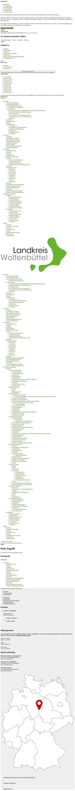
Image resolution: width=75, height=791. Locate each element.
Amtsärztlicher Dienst (18, 429)
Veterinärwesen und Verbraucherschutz (22, 427)
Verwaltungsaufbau (11, 167)
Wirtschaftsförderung (18, 500)
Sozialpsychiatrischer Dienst (19, 438)
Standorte (6, 48)
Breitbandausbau (16, 501)
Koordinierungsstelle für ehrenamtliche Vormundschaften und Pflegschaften (35, 396)
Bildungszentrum (16, 391)
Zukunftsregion (10, 235)
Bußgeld (14, 490)
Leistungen (9, 209)
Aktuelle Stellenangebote (10, 53)
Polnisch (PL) (7, 86)
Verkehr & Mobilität (14, 206)
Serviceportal (7, 68)
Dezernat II (12, 170)
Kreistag (8, 224)
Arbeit (14, 463)
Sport (13, 390)
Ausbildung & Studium (15, 163)
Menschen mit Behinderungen (20, 447)
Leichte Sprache (8, 67)
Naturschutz (15, 469)
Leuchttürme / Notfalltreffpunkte (18, 127)
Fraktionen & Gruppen (12, 226)
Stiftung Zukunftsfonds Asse (14, 146)
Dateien (27, 40)
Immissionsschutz (17, 371)
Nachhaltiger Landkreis (12, 138)
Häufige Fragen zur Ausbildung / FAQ (19, 164)
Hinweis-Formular (8, 602)
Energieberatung (19, 473)
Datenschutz (7, 599)
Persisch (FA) (7, 84)
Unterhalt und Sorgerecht (19, 395)
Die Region (15, 503)
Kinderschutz (15, 410)
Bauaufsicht (15, 374)
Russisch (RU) (7, 87)
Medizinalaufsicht (17, 436)
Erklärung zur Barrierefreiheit (11, 600)
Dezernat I (12, 169)
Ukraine (8, 122)
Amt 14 (11, 180)
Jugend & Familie (14, 200)
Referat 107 (12, 178)
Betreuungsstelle (16, 430)
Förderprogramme (14, 220)
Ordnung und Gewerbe (18, 424)
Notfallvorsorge (10, 124)
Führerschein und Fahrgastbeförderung (14, 56)
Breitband (15, 382)
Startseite (6, 65)
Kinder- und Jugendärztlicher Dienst (22, 442)
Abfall (14, 466)
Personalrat (12, 181)
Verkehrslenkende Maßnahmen (20, 492)
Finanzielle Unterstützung (19, 398)
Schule (14, 388)
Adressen (20, 40)
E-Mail (10, 621)
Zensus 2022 (9, 234)
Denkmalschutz (16, 376)
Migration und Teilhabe (18, 459)
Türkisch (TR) (7, 90)
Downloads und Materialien (22, 480)
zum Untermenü (8, 9)
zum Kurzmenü (8, 10)
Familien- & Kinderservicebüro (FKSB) (23, 402)
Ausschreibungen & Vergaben (14, 105)
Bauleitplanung (16, 378)
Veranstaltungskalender (12, 104)
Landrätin (9, 136)
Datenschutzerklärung (25, 25)
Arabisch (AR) (7, 78)
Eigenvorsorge (13, 126)
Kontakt (8, 152)
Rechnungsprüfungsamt (12, 187)
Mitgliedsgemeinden (11, 143)
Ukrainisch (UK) (8, 92)
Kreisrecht (9, 189)
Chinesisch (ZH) (8, 80)
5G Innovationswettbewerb (19, 509)
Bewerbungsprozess (14, 161)
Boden (14, 467)
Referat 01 (12, 177)
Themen (8, 195)
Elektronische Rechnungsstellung (15, 184)
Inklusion (11, 118)
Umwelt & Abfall (14, 204)
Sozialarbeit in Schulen (18, 413)
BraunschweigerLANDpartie (20, 506)
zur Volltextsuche (8, 12)
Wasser (14, 481)
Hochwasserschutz (14, 132)
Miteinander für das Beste (13, 141)
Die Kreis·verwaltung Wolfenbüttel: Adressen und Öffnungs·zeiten (27, 110)
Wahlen (8, 231)
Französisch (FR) (8, 83)
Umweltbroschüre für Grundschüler (21, 483)
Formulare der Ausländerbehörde (24, 421)
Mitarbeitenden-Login (9, 603)
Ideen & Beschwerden (15, 214)
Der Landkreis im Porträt (13, 139)
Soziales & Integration (15, 203)
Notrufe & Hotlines (14, 217)
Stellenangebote (10, 121)
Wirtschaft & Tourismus (15, 207)
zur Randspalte (7, 5)
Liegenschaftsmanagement (19, 381)
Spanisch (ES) (7, 89)
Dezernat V (12, 175)
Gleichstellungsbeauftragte (13, 186)
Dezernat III (12, 172)
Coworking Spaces (17, 510)
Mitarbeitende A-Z (11, 150)
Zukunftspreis (19, 476)
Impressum (6, 597)
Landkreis (6, 135)
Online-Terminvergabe (12, 156)
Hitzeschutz (12, 130)
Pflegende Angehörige (21, 455)
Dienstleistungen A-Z (9, 58)
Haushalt (8, 183)
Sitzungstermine (10, 229)
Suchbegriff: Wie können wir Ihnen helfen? (12, 33)
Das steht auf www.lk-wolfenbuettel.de (19, 115)
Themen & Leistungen (9, 194)
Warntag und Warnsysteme (16, 129)
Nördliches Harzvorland (18, 504)
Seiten (14, 40)
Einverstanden (10, 28)
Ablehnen (3, 28)
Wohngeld (15, 452)
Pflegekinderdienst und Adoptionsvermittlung (24, 412)
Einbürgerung (18, 419)
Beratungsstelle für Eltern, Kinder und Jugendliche (25, 401)
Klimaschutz (7, 55)
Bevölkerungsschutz (17, 425)
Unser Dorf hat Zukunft (18, 384)
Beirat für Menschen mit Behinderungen (20, 112)
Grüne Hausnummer (20, 475)
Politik (5, 223)
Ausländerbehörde (17, 418)
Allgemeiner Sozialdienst (19, 439)
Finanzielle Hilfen (17, 450)
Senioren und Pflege (17, 453)
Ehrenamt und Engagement (19, 461)
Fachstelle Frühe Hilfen (18, 405)
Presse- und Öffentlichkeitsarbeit (15, 192)
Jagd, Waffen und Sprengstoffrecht (21, 422)
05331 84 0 (11, 618)
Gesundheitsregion (17, 441)
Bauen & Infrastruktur (15, 197)
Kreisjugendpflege (17, 407)
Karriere (8, 158)
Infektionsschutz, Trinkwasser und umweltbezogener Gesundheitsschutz (31, 433)
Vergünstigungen (16, 456)
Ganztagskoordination (18, 415)
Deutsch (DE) (7, 77)
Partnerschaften (10, 144)
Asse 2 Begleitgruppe (12, 147)
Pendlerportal (15, 497)
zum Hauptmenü (8, 7)
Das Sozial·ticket (13, 113)
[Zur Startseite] (34, 271)
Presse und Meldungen (12, 102)
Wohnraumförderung (17, 373)
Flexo (13, 495)
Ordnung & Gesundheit (15, 201)
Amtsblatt (9, 119)
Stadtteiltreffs (15, 408)
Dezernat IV (12, 173)
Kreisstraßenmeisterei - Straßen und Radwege (24, 379)
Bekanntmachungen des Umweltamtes (22, 484)
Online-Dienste (13, 212)
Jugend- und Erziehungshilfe (20, 399)
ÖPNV (14, 493)
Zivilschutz (12, 133)
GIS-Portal (12, 221)
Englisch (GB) (7, 81)
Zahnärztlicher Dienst (18, 435)
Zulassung (6, 52)
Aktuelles (6, 101)
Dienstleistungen (6, 40)
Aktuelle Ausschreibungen (16, 107)
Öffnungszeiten (8, 50)
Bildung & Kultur (14, 198)
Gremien (8, 227)
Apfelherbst (15, 507)
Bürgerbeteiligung (14, 215)
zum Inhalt (6, 4)
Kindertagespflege (20, 404)
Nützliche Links (19, 478)
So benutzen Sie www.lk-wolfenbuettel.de (20, 116)
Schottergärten (16, 385)
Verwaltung (7, 149)
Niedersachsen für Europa (13, 232)
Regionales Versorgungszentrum (20, 458)
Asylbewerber (16, 449)
